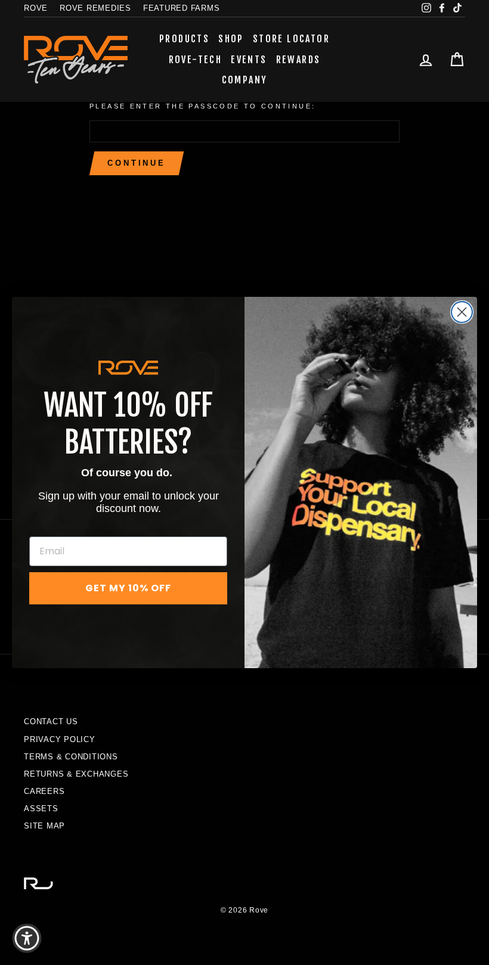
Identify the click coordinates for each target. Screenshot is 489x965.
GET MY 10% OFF (128, 588)
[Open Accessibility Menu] (27, 938)
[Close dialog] (461, 312)
